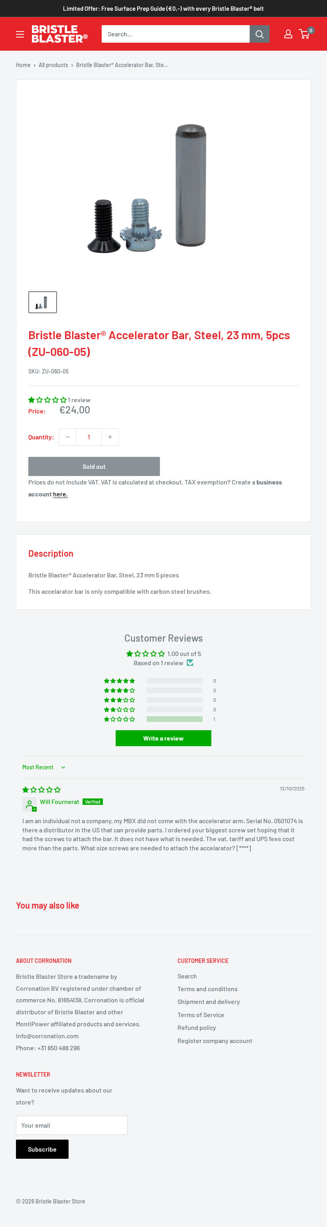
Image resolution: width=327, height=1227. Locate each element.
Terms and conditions (207, 988)
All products (53, 64)
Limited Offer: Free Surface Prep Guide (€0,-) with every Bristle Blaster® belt (163, 8)
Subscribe (42, 1149)
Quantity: (41, 437)
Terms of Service (201, 1014)
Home (23, 64)
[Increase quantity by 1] (110, 437)
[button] (48, 399)
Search (187, 976)
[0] (304, 34)
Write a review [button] (163, 738)
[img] (41, 789)
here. (60, 494)
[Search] (260, 34)
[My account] (288, 34)
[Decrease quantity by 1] (67, 437)
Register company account (214, 1040)
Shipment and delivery (208, 1001)
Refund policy (196, 1027)
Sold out (94, 466)
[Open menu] (20, 34)
